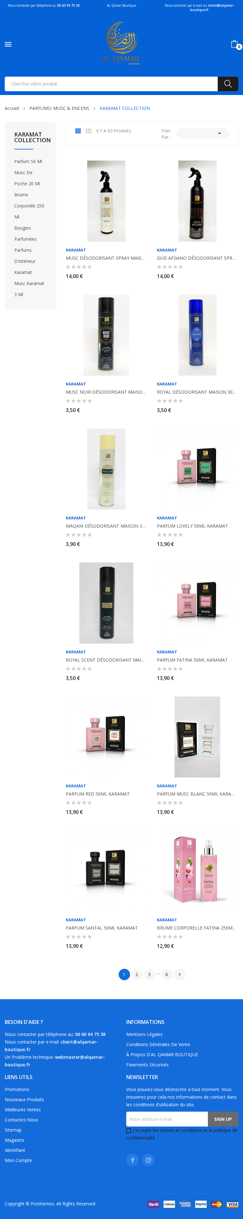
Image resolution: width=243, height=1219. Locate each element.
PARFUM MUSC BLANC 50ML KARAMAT (197, 794)
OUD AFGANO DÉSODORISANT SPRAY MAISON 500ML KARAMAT (197, 258)
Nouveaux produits (24, 1099)
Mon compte (18, 1160)
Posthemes (42, 1204)
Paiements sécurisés (147, 1065)
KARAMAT (76, 250)
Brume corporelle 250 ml (29, 206)
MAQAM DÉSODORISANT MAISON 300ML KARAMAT (106, 526)
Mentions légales (144, 1034)
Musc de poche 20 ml (27, 178)
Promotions (17, 1089)
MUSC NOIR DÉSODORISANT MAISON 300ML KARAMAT (106, 392)
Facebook (132, 1160)
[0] (234, 44)
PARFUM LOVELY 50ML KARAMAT (192, 526)
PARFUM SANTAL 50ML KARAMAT (102, 928)
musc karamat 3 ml (29, 288)
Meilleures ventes (23, 1110)
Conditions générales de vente (158, 1044)
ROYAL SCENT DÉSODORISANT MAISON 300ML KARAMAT (106, 660)
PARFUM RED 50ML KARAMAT (98, 794)
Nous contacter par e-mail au (199, 7)
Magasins (14, 1140)
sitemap (13, 1130)
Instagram (148, 1160)
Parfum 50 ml (28, 161)
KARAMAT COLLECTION (30, 137)
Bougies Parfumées (25, 233)
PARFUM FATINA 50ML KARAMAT (192, 660)
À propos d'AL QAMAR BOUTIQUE (162, 1054)
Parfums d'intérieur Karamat (24, 261)
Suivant (180, 974)
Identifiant (15, 1150)
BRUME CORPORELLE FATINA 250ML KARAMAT (197, 928)
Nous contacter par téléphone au (44, 5)
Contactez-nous (21, 1120)
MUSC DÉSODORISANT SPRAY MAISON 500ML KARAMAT (106, 258)
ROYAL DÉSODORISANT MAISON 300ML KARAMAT (197, 392)
